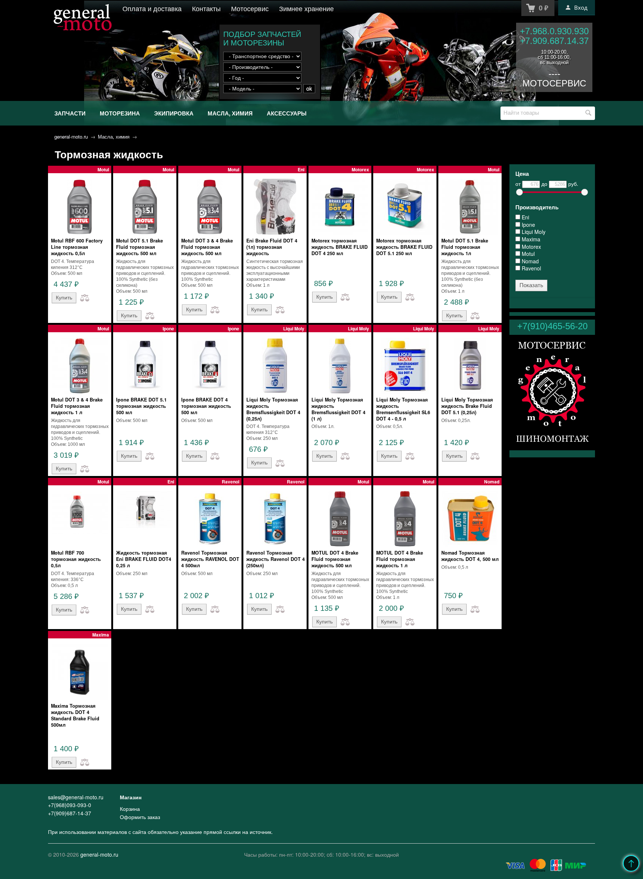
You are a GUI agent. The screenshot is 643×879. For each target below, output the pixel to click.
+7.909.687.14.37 (554, 41)
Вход (581, 7)
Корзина (130, 808)
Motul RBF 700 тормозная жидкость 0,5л (76, 559)
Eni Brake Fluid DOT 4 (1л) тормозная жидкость (271, 247)
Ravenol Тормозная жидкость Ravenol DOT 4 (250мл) (275, 559)
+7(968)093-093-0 (69, 805)
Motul (527, 253)
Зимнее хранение (306, 8)
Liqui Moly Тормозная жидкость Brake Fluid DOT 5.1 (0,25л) (467, 406)
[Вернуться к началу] (631, 863)
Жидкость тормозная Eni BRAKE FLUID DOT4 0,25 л (143, 559)
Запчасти (70, 113)
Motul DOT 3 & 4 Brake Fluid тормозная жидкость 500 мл (207, 247)
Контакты (206, 8)
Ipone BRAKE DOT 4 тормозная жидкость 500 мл (206, 406)
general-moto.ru (71, 136)
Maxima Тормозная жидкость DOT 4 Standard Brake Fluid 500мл (75, 715)
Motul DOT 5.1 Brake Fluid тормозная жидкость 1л (464, 247)
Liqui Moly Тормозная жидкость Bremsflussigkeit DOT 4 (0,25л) (273, 409)
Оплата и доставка (152, 8)
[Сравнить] (83, 297)
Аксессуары (287, 113)
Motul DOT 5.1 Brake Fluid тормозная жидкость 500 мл (139, 247)
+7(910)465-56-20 (552, 326)
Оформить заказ (140, 817)
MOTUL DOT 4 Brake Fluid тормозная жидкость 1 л (399, 559)
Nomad (529, 261)
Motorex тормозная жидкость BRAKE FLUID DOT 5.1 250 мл (404, 247)
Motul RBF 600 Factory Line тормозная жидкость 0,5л (77, 247)
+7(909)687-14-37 (69, 813)
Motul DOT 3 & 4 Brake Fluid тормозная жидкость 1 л (77, 406)
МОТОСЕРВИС (554, 83)
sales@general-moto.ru (75, 797)
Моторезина (120, 113)
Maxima (530, 239)
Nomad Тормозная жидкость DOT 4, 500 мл (470, 555)
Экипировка (173, 113)
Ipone (527, 224)
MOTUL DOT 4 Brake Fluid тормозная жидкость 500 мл (334, 559)
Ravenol (530, 268)
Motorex (530, 246)
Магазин (130, 797)
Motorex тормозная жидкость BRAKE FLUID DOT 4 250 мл (339, 247)
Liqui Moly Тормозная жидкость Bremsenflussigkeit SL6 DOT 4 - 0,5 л (403, 409)
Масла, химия (230, 113)
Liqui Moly (533, 231)
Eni (524, 217)
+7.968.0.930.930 (554, 31)
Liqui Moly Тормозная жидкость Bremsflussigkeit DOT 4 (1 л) (338, 409)
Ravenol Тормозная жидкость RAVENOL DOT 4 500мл (210, 559)
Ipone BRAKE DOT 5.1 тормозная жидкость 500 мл (141, 406)
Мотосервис (250, 8)
